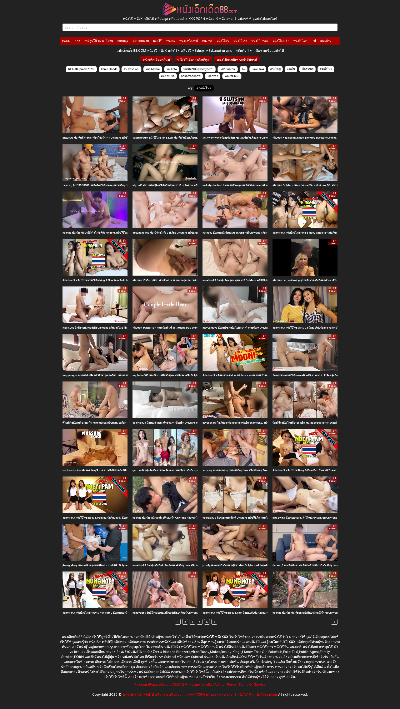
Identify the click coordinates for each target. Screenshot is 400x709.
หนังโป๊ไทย (300, 41)
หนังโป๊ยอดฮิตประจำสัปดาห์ (237, 60)
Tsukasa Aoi (131, 69)
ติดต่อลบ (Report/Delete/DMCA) (159, 684)
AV (243, 69)
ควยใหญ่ (275, 69)
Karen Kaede (109, 69)
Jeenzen (212, 76)
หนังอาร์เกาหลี (188, 41)
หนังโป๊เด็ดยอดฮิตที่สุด (193, 60)
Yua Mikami (153, 69)
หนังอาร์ (207, 41)
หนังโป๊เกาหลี (260, 41)
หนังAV (170, 41)
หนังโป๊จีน (223, 41)
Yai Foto (171, 69)
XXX (77, 41)
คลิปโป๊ (157, 41)
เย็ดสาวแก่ (307, 69)
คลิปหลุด (123, 41)
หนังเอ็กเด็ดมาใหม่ (156, 60)
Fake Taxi (258, 69)
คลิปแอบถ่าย (141, 41)
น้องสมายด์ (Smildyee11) (198, 69)
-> (334, 621)
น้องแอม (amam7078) (81, 69)
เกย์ (313, 41)
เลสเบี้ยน (325, 41)
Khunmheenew (191, 76)
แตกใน (291, 69)
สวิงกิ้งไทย (326, 69)
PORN (66, 41)
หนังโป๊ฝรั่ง (240, 41)
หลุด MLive (168, 76)
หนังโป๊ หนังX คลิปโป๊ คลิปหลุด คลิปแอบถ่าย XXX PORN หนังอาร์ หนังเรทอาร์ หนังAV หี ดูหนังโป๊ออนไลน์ (200, 694)
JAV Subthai (227, 69)
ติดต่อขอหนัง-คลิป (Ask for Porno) (211, 684)
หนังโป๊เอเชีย (281, 41)
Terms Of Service (252, 684)
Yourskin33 (232, 76)
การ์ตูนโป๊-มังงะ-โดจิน (98, 41)
